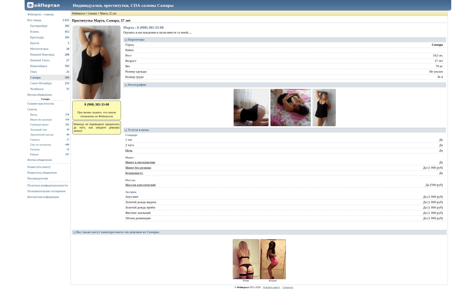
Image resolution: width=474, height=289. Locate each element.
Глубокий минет (49, 124)
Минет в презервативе (140, 162)
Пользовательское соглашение (46, 191)
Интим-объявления (39, 94)
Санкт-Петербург (49, 83)
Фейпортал (78, 13)
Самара (49, 77)
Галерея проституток (40, 103)
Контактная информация (43, 196)
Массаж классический (140, 185)
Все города (48, 20)
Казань (49, 31)
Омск (49, 71)
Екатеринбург (49, 25)
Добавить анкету (271, 287)
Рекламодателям (37, 178)
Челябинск (49, 89)
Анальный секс (49, 129)
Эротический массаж (49, 134)
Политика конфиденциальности (47, 185)
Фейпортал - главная (40, 14)
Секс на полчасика (49, 144)
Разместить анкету (39, 166)
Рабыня (49, 154)
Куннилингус (134, 173)
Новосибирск (49, 66)
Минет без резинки (49, 119)
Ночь (128, 150)
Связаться (288, 287)
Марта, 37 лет (108, 13)
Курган (49, 43)
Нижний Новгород (49, 54)
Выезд (49, 114)
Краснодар (49, 37)
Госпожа (49, 149)
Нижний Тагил (49, 60)
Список (32, 109)
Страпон (49, 139)
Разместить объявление (42, 172)
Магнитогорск (49, 48)
